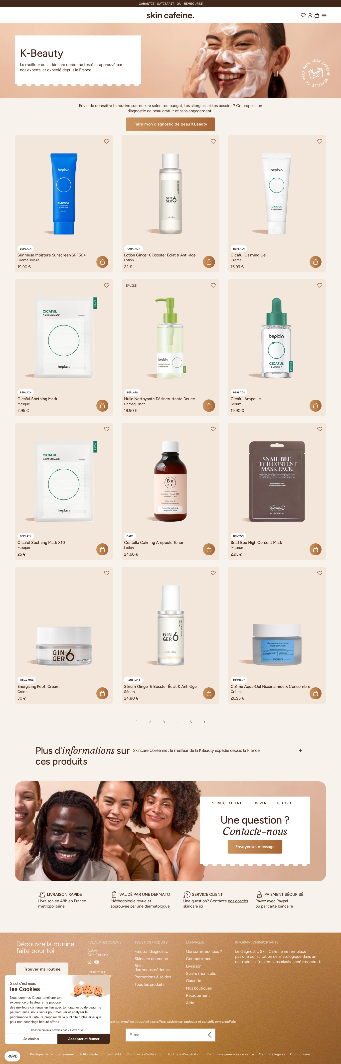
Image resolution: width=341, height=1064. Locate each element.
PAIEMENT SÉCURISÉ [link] (283, 894)
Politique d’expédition (184, 1054)
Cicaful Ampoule (246, 398)
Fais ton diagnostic (151, 952)
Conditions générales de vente (230, 1054)
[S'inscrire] (209, 1035)
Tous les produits (149, 985)
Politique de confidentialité (100, 1054)
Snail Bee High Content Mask (256, 542)
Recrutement (198, 996)
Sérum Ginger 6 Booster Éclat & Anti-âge (160, 686)
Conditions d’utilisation (145, 1054)
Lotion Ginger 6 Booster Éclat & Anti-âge (159, 255)
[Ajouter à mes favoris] (107, 141)
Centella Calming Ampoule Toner (153, 542)
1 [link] (137, 721)
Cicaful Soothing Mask (37, 398)
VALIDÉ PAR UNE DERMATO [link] (144, 894)
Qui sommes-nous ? (204, 952)
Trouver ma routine (42, 969)
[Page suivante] (204, 721)
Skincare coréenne (151, 959)
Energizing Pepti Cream (38, 686)
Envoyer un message (255, 846)
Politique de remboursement (52, 1054)
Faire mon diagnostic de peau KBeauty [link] (170, 124)
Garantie (193, 981)
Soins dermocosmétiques (152, 968)
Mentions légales (272, 1054)
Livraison (193, 966)
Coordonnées (300, 1054)
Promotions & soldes (153, 977)
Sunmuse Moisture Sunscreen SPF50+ (51, 255)
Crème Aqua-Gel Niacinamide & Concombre (270, 686)
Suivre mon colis (201, 974)
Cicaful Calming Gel (248, 255)
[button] (324, 14)
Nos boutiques (199, 988)
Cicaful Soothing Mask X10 (41, 542)
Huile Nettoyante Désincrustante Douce (159, 398)
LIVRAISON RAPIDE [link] (64, 894)
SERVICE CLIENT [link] (207, 894)
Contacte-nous (199, 959)
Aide (190, 1003)
